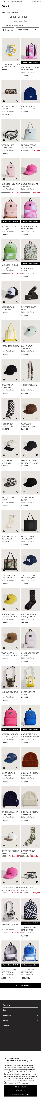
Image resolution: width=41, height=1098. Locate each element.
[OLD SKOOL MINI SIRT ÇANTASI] (10, 169)
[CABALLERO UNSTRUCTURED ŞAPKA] (30, 409)
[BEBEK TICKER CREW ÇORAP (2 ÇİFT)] (11, 49)
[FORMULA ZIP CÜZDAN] (30, 873)
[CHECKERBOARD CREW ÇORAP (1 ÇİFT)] (30, 599)
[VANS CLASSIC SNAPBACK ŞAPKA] (10, 638)
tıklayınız (25, 1083)
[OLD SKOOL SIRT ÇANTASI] (30, 250)
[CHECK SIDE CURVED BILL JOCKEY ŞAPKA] (10, 873)
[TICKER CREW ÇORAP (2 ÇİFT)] (10, 409)
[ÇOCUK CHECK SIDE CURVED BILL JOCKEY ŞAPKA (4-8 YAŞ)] (30, 169)
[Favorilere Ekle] (17, 58)
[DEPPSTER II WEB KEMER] (30, 292)
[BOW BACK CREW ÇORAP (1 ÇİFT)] (10, 521)
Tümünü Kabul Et (20, 1087)
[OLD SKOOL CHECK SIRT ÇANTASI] (30, 208)
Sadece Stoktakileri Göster (14, 25)
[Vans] (5, 6)
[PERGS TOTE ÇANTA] (10, 331)
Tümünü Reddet (21, 1091)
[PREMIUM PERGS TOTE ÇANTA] (30, 130)
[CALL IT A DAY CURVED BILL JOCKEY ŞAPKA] (30, 331)
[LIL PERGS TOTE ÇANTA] (30, 677)
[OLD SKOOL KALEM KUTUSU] (10, 91)
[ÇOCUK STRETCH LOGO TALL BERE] (30, 91)
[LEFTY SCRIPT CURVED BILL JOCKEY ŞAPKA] (10, 446)
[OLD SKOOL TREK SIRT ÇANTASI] (30, 910)
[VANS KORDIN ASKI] (30, 370)
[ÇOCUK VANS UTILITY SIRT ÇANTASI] (30, 49)
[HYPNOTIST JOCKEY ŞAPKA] (10, 836)
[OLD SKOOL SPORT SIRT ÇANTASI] (10, 208)
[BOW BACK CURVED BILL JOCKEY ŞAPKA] (30, 446)
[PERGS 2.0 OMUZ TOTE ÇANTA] (30, 521)
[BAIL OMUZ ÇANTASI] (10, 677)
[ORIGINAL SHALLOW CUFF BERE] (30, 758)
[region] (20, 1074)
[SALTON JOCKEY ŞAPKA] (10, 482)
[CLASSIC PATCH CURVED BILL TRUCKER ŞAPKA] (10, 758)
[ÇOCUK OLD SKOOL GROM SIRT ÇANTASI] (10, 716)
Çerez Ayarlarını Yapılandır (20, 1095)
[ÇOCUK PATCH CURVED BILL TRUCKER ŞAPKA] (10, 292)
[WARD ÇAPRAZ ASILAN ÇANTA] (10, 130)
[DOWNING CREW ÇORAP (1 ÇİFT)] (30, 836)
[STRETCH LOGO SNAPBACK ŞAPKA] (30, 560)
